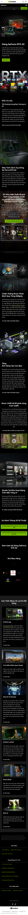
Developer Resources (8, 880)
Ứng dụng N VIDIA (8, 626)
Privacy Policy (6, 911)
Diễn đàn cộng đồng (8, 868)
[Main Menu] (2, 2)
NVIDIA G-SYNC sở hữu (18, 305)
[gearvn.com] (13, 575)
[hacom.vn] (18, 581)
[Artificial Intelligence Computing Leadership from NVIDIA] (12, 1)
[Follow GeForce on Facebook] (13, 904)
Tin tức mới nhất (7, 864)
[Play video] (14, 233)
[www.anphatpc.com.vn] (7, 581)
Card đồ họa (5, 850)
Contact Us (22, 911)
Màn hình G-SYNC (7, 854)
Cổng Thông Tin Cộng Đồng (10, 876)
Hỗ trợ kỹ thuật (17, 890)
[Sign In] (26, 1)
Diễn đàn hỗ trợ (6, 890)
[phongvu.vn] (20, 573)
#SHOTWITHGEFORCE (8, 872)
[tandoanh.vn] (5, 574)
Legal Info (15, 911)
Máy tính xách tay (16, 850)
